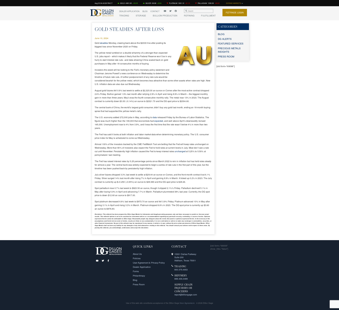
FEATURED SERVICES (230, 43)
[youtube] (166, 10)
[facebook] (175, 10)
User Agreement (187, 303)
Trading (124, 15)
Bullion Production (165, 15)
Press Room (139, 284)
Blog (145, 11)
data (155, 117)
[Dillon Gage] (108, 250)
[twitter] (170, 10)
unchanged (180, 151)
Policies (137, 258)
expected (158, 120)
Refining (189, 15)
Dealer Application (129, 11)
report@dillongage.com (185, 294)
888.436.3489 (181, 278)
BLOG (221, 34)
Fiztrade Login (235, 12)
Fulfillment (208, 15)
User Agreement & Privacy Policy (149, 262)
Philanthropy (139, 275)
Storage (141, 15)
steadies (104, 42)
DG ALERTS (225, 38)
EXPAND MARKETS (233, 3)
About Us (137, 253)
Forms (136, 271)
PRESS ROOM (226, 56)
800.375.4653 (181, 269)
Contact (154, 11)
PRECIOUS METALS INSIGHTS (229, 49)
